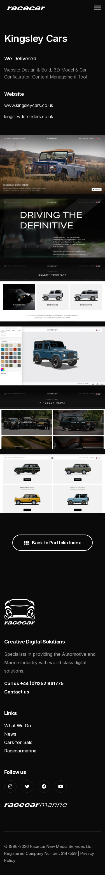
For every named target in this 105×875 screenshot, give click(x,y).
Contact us (16, 692)
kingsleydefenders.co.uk (28, 116)
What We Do (17, 725)
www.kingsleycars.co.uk (28, 105)
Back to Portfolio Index (56, 542)
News (10, 734)
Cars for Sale (18, 742)
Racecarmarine (20, 751)
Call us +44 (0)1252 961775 (34, 683)
